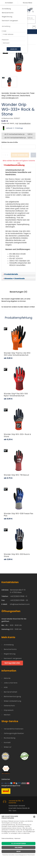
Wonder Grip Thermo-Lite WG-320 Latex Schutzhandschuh (17, 354)
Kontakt (7, 742)
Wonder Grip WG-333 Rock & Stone (17, 555)
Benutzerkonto (7, 13)
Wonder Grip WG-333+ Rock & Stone (17, 435)
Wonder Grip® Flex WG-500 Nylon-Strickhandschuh (16, 394)
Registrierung (7, 16)
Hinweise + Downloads (14, 278)
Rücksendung (9, 738)
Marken (7, 715)
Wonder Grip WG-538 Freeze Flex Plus (18, 514)
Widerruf (7, 747)
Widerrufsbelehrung (12, 701)
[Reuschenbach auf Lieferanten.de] (5, 756)
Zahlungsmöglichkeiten (14, 733)
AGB (5, 687)
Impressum (9, 710)
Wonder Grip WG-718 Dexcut (16, 475)
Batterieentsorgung (12, 696)
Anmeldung (6, 9)
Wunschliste (27, 3)
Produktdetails (11, 274)
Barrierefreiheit (10, 692)
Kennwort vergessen (10, 20)
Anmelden (9, 3)
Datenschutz (9, 705)
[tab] (18, 165)
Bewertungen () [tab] (18, 291)
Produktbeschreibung (14, 165)
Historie (7, 678)
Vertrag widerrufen (12, 663)
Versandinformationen (13, 729)
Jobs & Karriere (10, 683)
